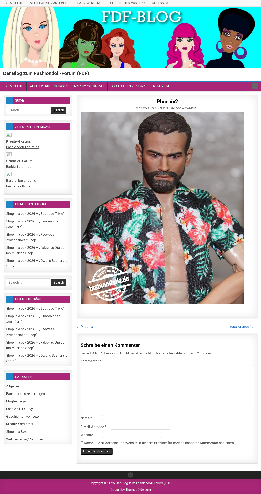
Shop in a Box (16, 432)
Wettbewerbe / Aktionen (48, 3)
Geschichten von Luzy (127, 3)
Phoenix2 (167, 101)
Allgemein (13, 386)
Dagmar (144, 108)
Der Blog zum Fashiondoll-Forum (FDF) (46, 73)
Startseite (14, 3)
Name (86, 418)
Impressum (160, 3)
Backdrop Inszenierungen (25, 394)
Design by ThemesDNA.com (130, 490)
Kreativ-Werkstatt (89, 3)
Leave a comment (185, 108)
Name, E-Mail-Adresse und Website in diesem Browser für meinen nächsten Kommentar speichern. (159, 443)
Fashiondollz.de (18, 186)
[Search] (255, 86)
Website (87, 435)
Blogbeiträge (16, 401)
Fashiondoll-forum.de (22, 147)
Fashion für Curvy (19, 409)
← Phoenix (84, 327)
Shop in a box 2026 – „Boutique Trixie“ (35, 214)
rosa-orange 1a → (244, 327)
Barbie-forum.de (18, 167)
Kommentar (91, 361)
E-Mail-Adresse (93, 427)
